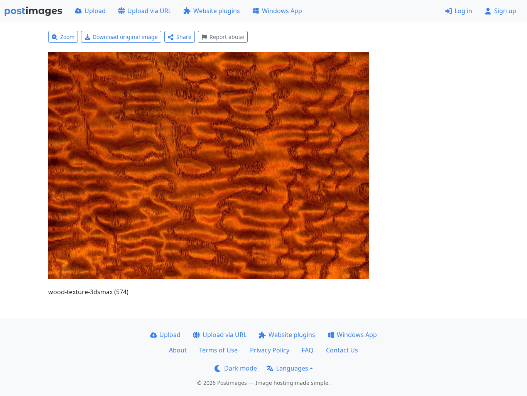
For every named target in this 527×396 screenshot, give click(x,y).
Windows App (282, 11)
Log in (463, 11)
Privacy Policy (269, 350)
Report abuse (226, 36)
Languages (292, 368)
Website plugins (216, 11)
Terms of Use (218, 350)
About (178, 350)
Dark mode (240, 368)
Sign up (505, 11)
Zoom (67, 36)
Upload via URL (149, 11)
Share (183, 36)
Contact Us (342, 350)
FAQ (308, 350)
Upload (95, 11)
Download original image (125, 36)
